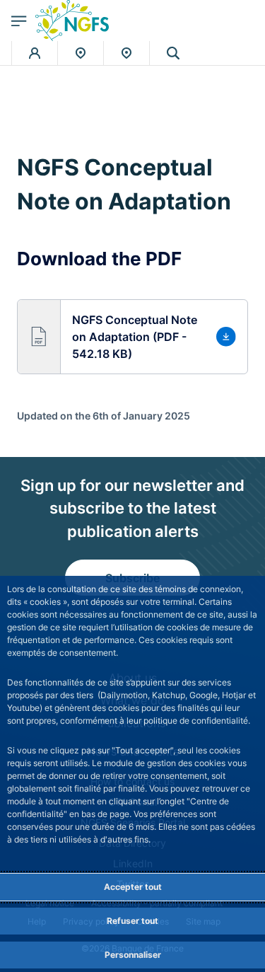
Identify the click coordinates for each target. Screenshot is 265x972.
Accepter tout (133, 886)
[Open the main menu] (19, 20)
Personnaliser (133, 954)
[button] (173, 53)
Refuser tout (132, 920)
